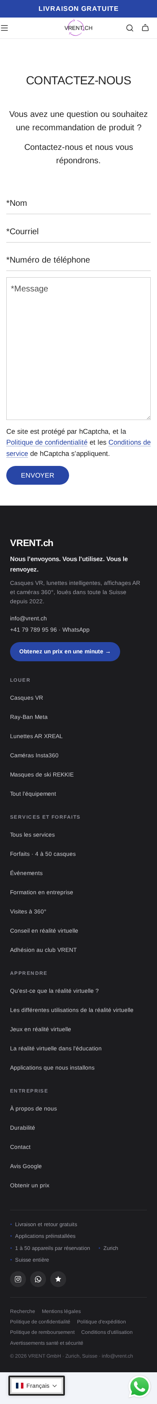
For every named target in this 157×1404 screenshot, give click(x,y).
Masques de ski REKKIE (42, 775)
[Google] (58, 1279)
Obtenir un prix (29, 1185)
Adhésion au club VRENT (43, 950)
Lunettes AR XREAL (36, 736)
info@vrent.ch (28, 618)
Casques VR (26, 698)
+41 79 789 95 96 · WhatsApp (50, 629)
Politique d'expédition (101, 1322)
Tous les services (32, 835)
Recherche (22, 1311)
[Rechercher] (130, 28)
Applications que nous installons (52, 1068)
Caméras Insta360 (34, 755)
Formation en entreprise (41, 892)
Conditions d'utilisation (107, 1332)
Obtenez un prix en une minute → (65, 651)
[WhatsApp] (38, 1279)
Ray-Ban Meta (29, 717)
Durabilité (22, 1128)
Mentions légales (61, 1311)
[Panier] (146, 28)
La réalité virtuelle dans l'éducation (56, 1048)
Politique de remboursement (42, 1332)
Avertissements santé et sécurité (46, 1343)
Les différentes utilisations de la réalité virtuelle (72, 1010)
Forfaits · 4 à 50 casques (43, 854)
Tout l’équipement (33, 794)
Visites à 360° (28, 911)
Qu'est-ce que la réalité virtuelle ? (54, 991)
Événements (26, 873)
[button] (36, 1385)
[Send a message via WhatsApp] (139, 1387)
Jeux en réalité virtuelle (40, 1029)
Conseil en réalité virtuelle (44, 931)
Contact (20, 1147)
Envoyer (37, 475)
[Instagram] (18, 1279)
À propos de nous (33, 1108)
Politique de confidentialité (47, 442)
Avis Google (26, 1166)
